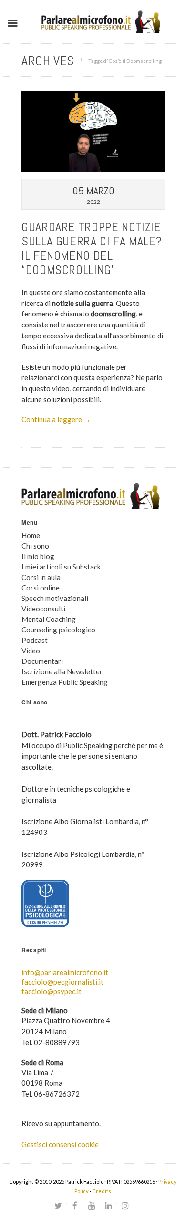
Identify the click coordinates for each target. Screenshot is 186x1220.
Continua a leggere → (56, 419)
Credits (101, 1191)
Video (30, 650)
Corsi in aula (41, 577)
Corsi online (40, 587)
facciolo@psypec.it (51, 991)
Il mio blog (37, 556)
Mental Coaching (48, 619)
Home (30, 535)
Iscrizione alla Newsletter (62, 671)
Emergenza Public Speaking (64, 682)
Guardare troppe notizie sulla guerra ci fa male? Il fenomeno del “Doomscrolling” (91, 248)
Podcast (34, 640)
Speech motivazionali (54, 598)
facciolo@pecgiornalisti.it (62, 981)
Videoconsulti (43, 608)
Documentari (42, 661)
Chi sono (35, 545)
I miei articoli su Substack (61, 566)
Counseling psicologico (58, 629)
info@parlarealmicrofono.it (64, 972)
